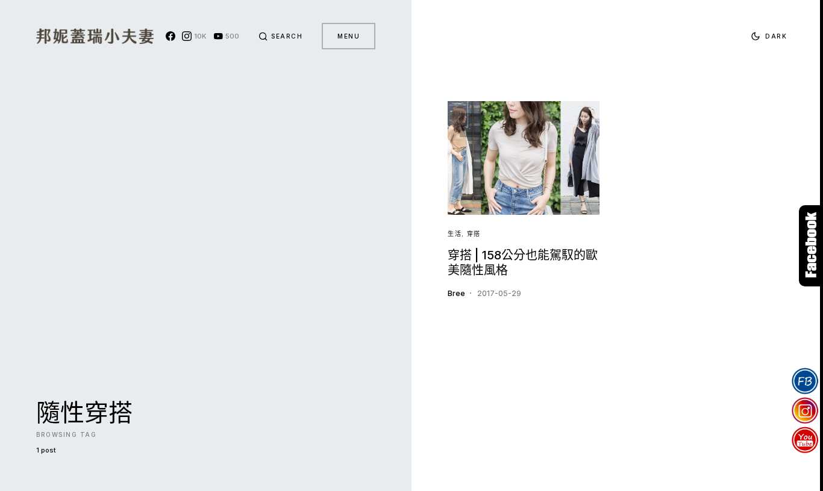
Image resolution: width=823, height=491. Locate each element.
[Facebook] (170, 36)
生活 (455, 233)
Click (811, 245)
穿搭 (474, 233)
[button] (280, 36)
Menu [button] (348, 36)
